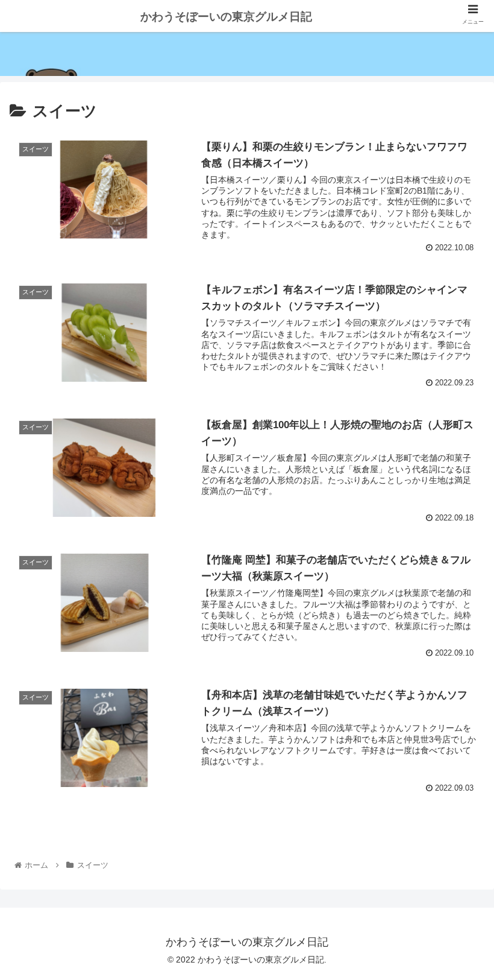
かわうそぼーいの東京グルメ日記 (226, 16)
